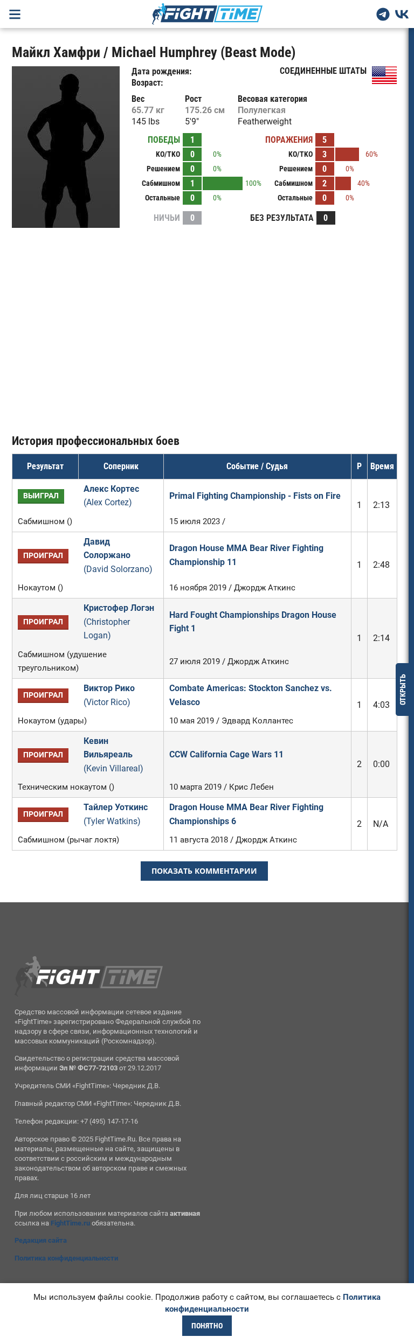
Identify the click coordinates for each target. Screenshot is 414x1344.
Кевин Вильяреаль (113, 755)
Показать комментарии (204, 871)
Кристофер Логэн (119, 621)
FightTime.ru (70, 1223)
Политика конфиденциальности (66, 1258)
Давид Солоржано (118, 555)
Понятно (207, 1325)
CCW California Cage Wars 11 (226, 754)
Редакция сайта (41, 1240)
